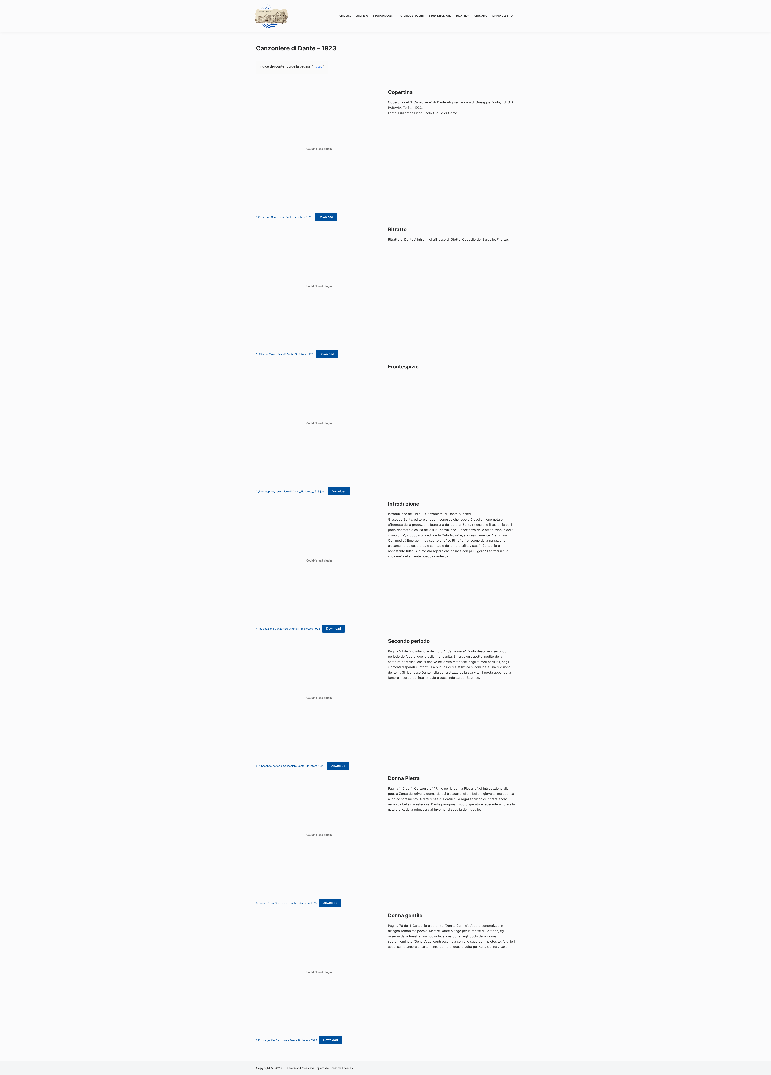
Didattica (462, 15)
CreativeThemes (341, 1068)
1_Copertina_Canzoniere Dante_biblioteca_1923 (284, 217)
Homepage (344, 15)
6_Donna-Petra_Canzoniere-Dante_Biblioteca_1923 (286, 902)
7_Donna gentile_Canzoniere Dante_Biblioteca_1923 (286, 1040)
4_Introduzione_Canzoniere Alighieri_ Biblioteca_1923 (288, 628)
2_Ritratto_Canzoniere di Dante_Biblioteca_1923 (284, 354)
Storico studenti (412, 15)
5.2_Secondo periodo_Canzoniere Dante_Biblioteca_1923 (290, 765)
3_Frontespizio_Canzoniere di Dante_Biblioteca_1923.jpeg (290, 491)
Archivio (362, 15)
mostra (318, 66)
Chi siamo (480, 15)
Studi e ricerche (440, 15)
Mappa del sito (502, 15)
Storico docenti (384, 15)
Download (326, 217)
